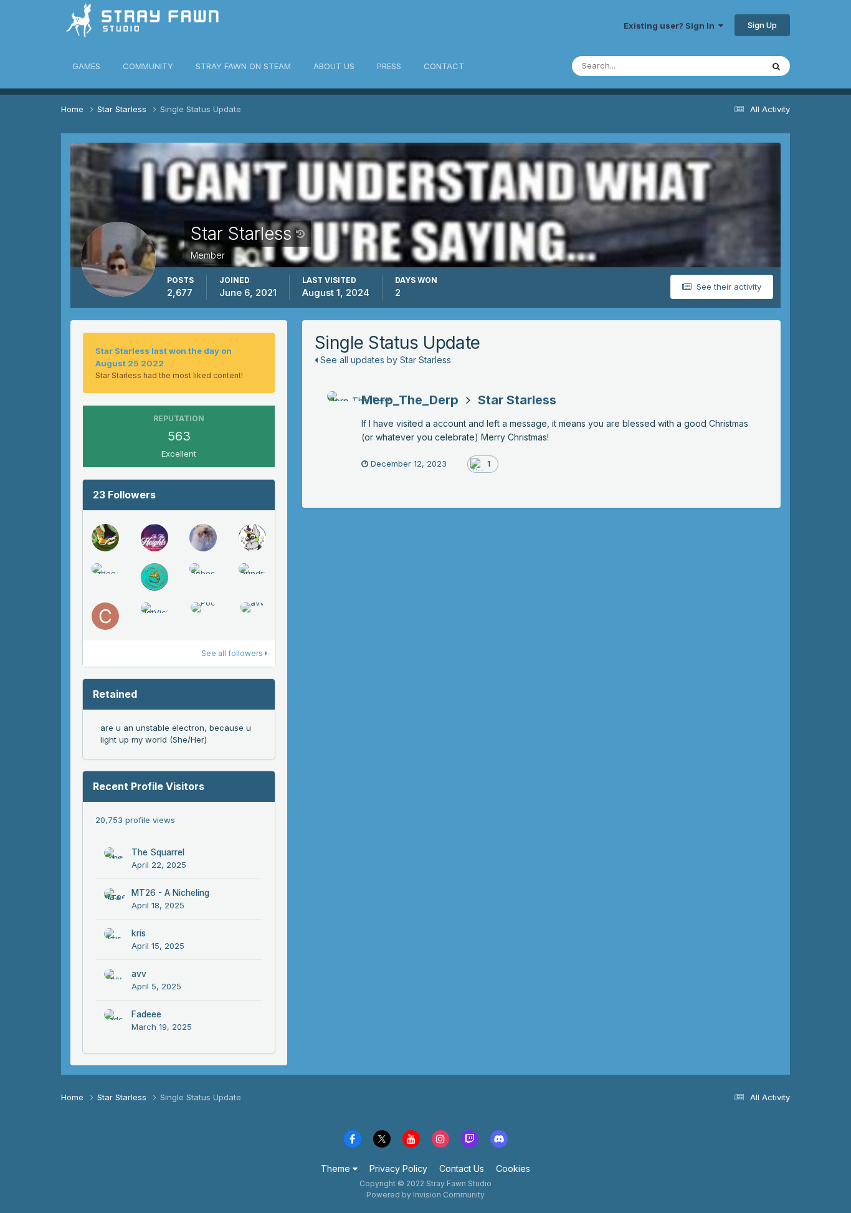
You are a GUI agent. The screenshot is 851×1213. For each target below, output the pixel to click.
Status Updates (717, 65)
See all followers (233, 653)
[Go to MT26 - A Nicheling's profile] (114, 898)
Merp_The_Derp (410, 399)
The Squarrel (157, 852)
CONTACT (444, 66)
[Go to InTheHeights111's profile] (154, 537)
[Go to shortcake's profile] (154, 577)
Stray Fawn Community (135, 25)
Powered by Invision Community (425, 1194)
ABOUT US (333, 66)
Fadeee (146, 1014)
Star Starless (517, 399)
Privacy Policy (398, 1168)
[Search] (776, 66)
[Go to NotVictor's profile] (154, 616)
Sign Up (762, 25)
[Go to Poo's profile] (203, 616)
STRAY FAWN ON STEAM (243, 66)
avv (138, 974)
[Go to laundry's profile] (252, 577)
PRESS (389, 66)
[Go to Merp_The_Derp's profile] (340, 405)
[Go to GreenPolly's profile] (105, 537)
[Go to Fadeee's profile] (105, 577)
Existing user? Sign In (671, 26)
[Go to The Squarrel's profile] (114, 857)
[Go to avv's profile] (252, 616)
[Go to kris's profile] (114, 938)
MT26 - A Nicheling (170, 893)
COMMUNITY (148, 66)
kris (138, 933)
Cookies (513, 1168)
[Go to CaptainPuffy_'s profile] (105, 616)
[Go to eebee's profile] (203, 577)
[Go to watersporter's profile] (252, 537)
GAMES (86, 66)
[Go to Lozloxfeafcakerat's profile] (203, 537)
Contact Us (461, 1168)
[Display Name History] (300, 233)
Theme (337, 1168)
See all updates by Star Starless (384, 359)
